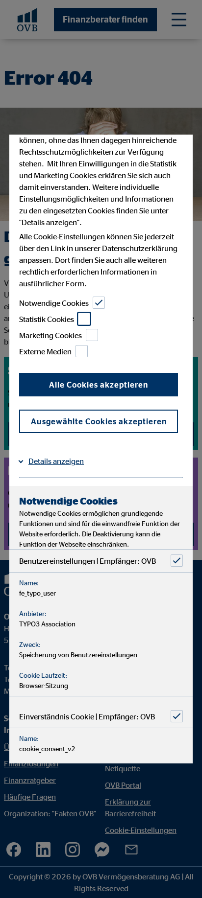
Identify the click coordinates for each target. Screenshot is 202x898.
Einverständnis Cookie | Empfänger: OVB (87, 716)
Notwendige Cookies (54, 302)
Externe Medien (45, 350)
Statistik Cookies (46, 318)
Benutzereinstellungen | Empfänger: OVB (87, 560)
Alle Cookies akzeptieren (98, 384)
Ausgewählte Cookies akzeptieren (99, 421)
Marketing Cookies (50, 334)
